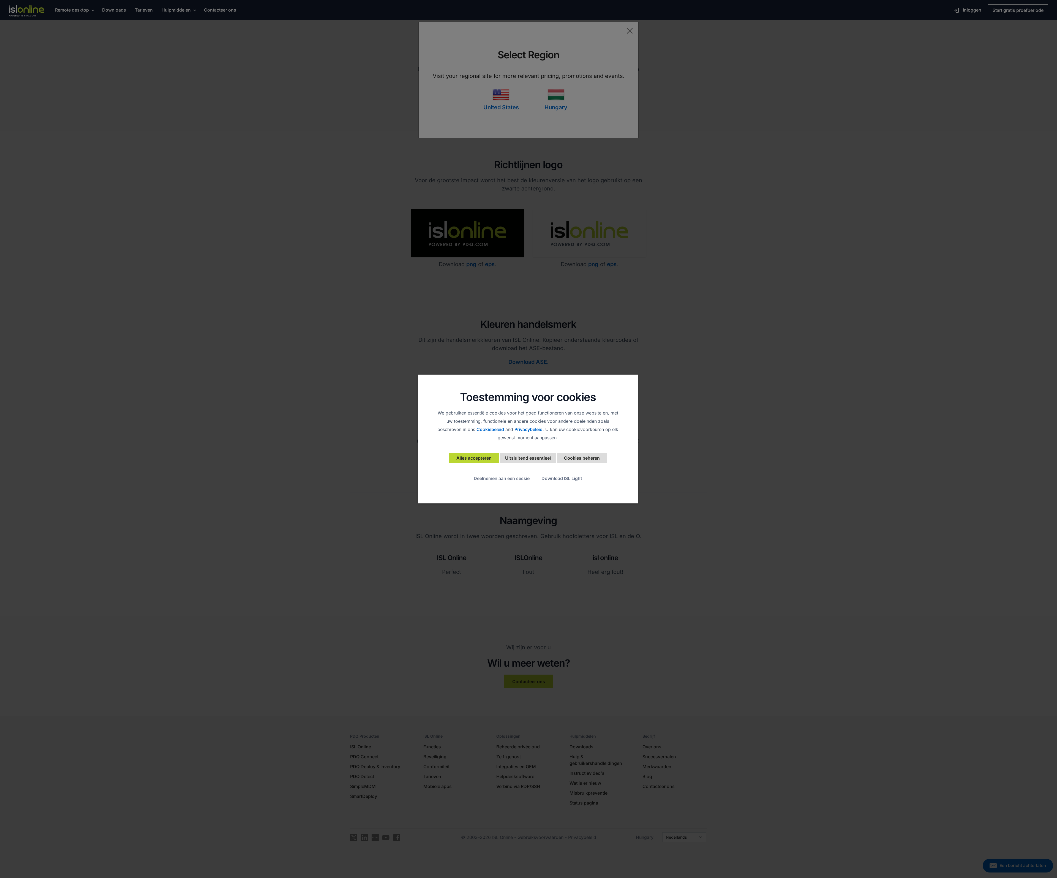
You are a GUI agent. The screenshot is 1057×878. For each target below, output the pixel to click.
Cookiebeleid (490, 429)
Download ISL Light (561, 478)
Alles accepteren (474, 458)
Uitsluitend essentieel (528, 458)
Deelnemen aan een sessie (502, 478)
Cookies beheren (582, 458)
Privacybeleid (528, 429)
